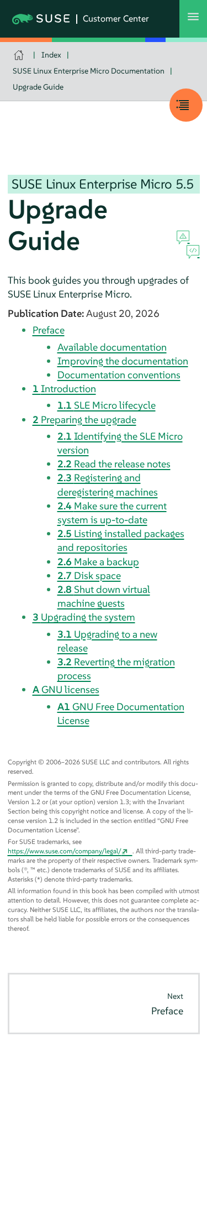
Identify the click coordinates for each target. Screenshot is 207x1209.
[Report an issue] (183, 238)
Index (51, 55)
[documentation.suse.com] (20, 55)
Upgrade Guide (38, 87)
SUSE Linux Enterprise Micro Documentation (88, 71)
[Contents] (186, 105)
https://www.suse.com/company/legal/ (64, 851)
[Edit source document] (193, 252)
